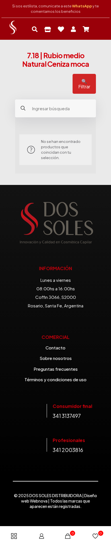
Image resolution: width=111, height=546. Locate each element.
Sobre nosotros (56, 358)
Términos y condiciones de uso (55, 379)
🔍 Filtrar (84, 83)
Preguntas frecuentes (56, 369)
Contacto (55, 347)
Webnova (39, 500)
